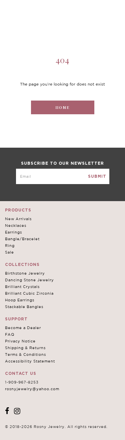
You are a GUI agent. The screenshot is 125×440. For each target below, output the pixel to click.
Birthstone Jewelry (25, 273)
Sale (9, 252)
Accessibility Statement (30, 361)
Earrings (13, 232)
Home (62, 107)
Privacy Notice (20, 341)
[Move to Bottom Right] (57, 435)
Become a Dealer (23, 328)
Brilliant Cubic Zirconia (29, 293)
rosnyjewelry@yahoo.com (32, 389)
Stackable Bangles (24, 307)
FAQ (9, 334)
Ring (10, 246)
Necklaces (15, 226)
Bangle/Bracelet (22, 239)
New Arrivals (18, 219)
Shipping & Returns (25, 348)
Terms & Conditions (25, 354)
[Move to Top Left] (54, 431)
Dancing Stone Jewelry (29, 280)
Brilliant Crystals (22, 287)
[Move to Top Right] (57, 431)
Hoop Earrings (19, 300)
